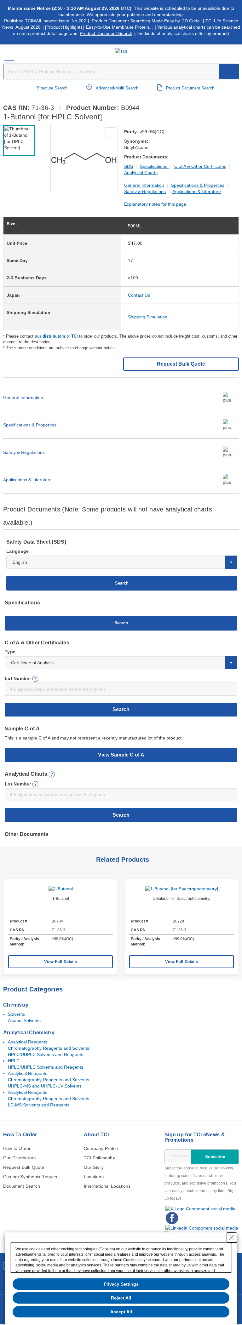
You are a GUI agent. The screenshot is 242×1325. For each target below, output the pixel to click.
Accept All (121, 1311)
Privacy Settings (121, 1284)
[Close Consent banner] (232, 1237)
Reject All (121, 1297)
